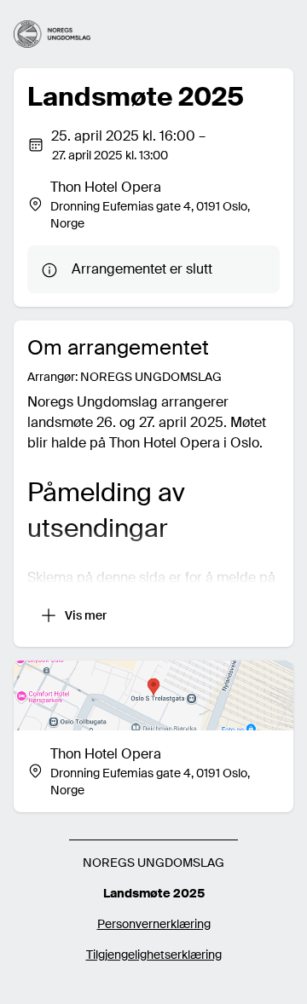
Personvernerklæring (154, 924)
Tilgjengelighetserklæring (154, 954)
